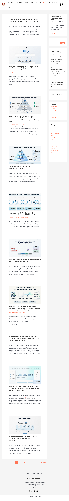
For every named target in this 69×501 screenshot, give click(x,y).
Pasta (32, 2)
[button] (10, 7)
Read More (53, 33)
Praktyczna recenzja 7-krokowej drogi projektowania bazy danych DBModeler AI (22, 214)
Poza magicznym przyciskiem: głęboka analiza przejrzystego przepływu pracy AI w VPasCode (23, 20)
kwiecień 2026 (54, 111)
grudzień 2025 (54, 115)
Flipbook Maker (54, 146)
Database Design (19, 24)
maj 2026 (53, 108)
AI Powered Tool (12, 24)
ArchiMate (53, 135)
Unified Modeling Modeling (23, 217)
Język (9, 7)
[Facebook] (60, 4)
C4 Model (22, 124)
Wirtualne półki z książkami (52, 2)
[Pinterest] (61, 5)
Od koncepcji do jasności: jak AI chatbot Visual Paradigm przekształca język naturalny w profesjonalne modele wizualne (23, 68)
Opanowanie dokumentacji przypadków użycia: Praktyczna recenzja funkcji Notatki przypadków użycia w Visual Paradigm (24, 338)
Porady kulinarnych (19, 2)
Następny (43, 462)
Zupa (40, 2)
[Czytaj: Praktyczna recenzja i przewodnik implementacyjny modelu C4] (25, 155)
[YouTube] (64, 4)
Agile (52, 127)
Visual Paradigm (22, 264)
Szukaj (52, 41)
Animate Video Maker (55, 133)
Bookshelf (53, 137)
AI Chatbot (11, 72)
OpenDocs (53, 148)
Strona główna (11, 2)
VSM (52, 159)
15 (24, 462)
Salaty (36, 2)
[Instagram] (62, 4)
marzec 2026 (53, 113)
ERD (16, 217)
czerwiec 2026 (54, 106)
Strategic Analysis (54, 150)
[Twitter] (32, 491)
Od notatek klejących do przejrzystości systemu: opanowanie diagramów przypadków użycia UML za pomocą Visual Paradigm (24, 388)
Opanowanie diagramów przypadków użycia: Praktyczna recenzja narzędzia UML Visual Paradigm (23, 438)
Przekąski (27, 2)
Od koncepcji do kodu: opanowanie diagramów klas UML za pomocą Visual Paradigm (25, 260)
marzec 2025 (53, 117)
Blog (44, 2)
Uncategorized (54, 153)
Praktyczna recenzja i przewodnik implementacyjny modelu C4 (19, 167)
